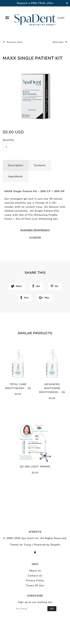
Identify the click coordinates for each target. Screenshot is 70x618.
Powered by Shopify (47, 544)
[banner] (35, 18)
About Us (35, 570)
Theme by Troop (20, 544)
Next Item (58, 42)
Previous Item (14, 42)
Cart (61, 18)
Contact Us (35, 575)
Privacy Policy (35, 580)
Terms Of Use (35, 585)
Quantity (8, 140)
